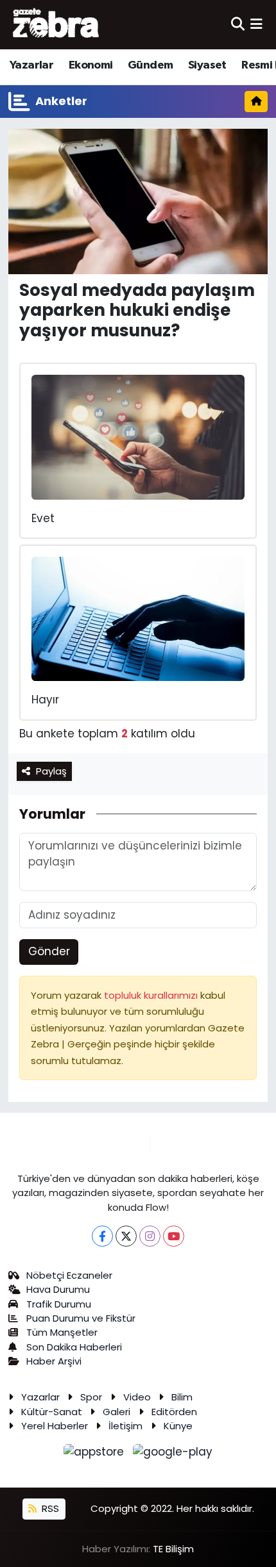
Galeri (116, 1411)
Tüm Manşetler (62, 1332)
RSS (49, 1508)
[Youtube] (173, 1236)
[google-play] (173, 1454)
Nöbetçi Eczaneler (69, 1275)
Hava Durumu (58, 1289)
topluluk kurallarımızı (152, 995)
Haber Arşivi (54, 1361)
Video (137, 1397)
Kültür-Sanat (51, 1411)
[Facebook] (102, 1236)
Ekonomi (91, 65)
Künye (178, 1425)
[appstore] (95, 1454)
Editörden (174, 1411)
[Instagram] (149, 1236)
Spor (91, 1397)
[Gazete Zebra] (56, 24)
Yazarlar (31, 65)
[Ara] (238, 24)
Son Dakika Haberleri (74, 1347)
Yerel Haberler (54, 1425)
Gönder (49, 951)
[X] (126, 1236)
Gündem (150, 65)
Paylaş (51, 771)
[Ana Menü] (256, 24)
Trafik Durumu (58, 1304)
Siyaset (207, 65)
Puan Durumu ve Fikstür (80, 1318)
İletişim (125, 1425)
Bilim (182, 1397)
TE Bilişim (173, 1548)
